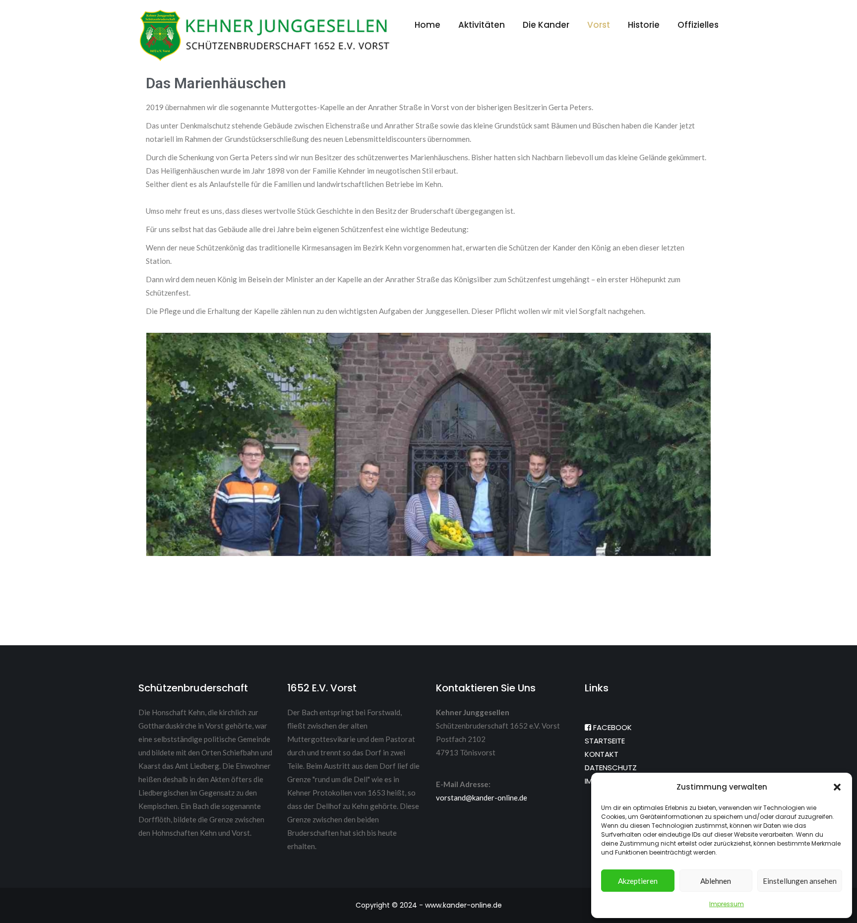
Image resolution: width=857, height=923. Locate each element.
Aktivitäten (481, 25)
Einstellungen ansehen (800, 880)
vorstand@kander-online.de (481, 797)
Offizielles (698, 25)
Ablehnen (715, 880)
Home (427, 25)
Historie (644, 25)
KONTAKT (601, 754)
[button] (837, 787)
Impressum (726, 904)
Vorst (598, 25)
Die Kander (546, 25)
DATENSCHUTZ (611, 767)
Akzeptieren (638, 880)
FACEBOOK (611, 727)
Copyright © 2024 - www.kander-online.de (429, 905)
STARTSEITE (605, 741)
